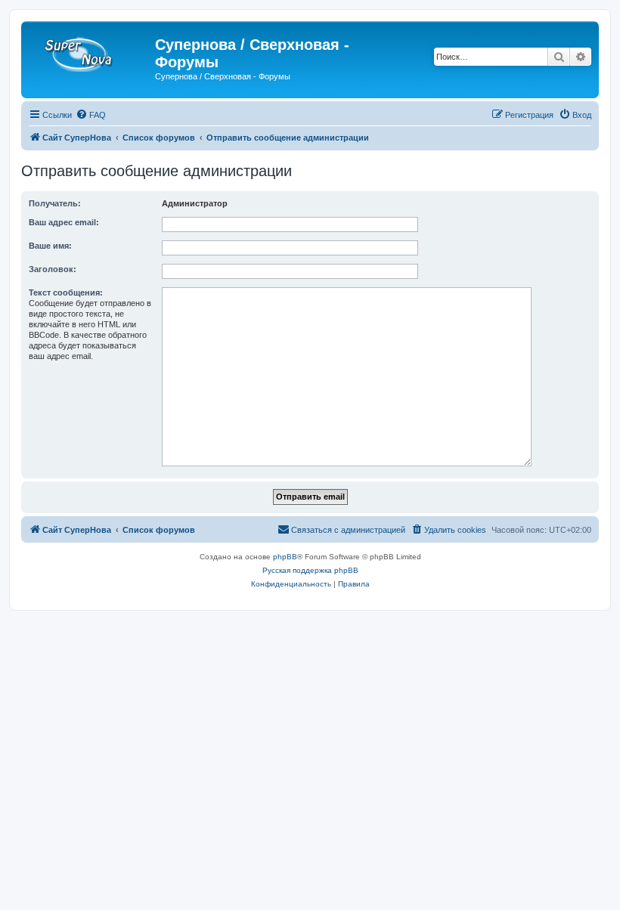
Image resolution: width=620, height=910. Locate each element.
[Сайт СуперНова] (90, 49)
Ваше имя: (50, 245)
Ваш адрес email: (64, 222)
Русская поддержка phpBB (310, 570)
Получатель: (55, 203)
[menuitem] (91, 115)
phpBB (285, 556)
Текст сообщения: (66, 292)
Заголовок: (52, 269)
